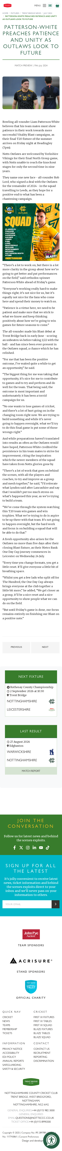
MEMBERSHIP (9, 1029)
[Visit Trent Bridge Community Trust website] (31, 987)
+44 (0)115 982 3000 (43, 1110)
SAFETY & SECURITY (13, 1068)
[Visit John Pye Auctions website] (31, 934)
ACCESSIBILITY (10, 1052)
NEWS (6, 1021)
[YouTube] (41, 847)
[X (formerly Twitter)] (21, 847)
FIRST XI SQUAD (43, 1025)
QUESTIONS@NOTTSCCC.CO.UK (35, 1117)
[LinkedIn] (34, 847)
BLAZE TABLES (42, 1033)
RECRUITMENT (42, 1052)
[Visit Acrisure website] (31, 960)
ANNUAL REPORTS (13, 1060)
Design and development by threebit (41, 1140)
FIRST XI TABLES (43, 1021)
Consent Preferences (29, 1136)
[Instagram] (27, 847)
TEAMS (6, 1025)
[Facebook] (14, 847)
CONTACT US (41, 1048)
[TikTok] (47, 847)
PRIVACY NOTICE (12, 1048)
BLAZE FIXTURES (43, 1029)
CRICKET (7, 1017)
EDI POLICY (9, 1056)
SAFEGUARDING (11, 1064)
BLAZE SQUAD (42, 1037)
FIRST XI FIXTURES (44, 1017)
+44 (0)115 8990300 (40, 1121)
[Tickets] (50, 5)
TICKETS (7, 1033)
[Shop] (57, 5)
